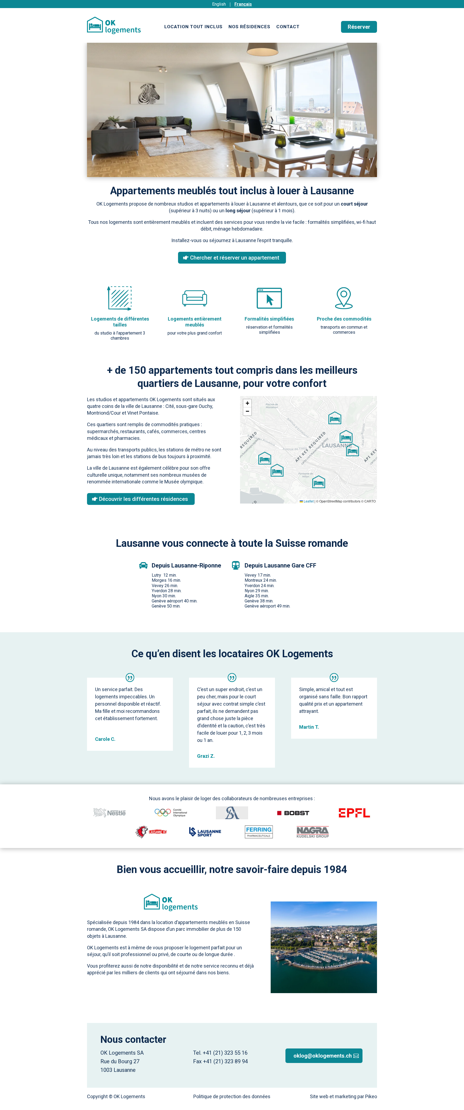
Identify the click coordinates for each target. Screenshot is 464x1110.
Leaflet (308, 501)
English (219, 4)
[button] (318, 481)
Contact (288, 27)
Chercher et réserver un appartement (234, 257)
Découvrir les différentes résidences (143, 499)
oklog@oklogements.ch (322, 1055)
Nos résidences (249, 27)
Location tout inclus (193, 27)
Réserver (359, 27)
